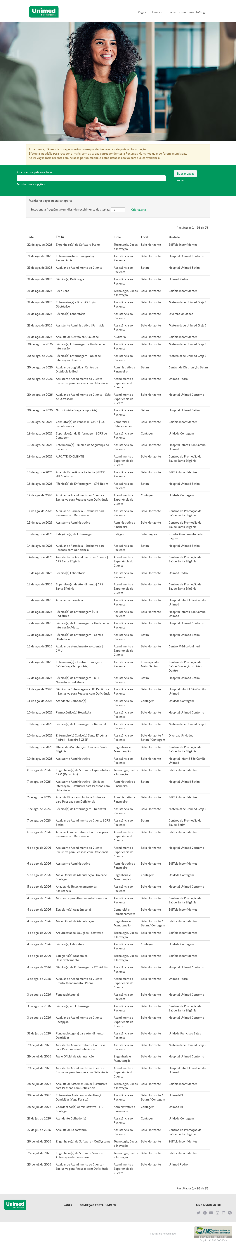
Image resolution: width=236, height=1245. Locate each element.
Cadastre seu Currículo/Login (188, 12)
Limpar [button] (179, 180)
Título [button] (60, 237)
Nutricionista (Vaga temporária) (76, 410)
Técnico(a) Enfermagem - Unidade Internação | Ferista (78, 358)
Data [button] (30, 237)
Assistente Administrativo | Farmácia (80, 325)
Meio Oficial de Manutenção (75, 921)
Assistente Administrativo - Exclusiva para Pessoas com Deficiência (80, 1047)
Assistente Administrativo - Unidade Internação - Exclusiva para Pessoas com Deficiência (83, 786)
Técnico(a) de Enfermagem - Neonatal (81, 724)
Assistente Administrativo (73, 522)
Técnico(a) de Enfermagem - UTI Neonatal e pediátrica (77, 680)
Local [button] (144, 237)
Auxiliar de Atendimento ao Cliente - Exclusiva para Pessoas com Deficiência (82, 497)
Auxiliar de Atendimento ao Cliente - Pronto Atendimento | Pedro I (80, 981)
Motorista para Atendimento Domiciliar (82, 898)
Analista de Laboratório (71, 1130)
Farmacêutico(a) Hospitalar (74, 712)
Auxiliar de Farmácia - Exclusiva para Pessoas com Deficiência (80, 513)
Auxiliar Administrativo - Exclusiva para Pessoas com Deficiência (82, 834)
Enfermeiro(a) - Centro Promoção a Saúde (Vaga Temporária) (79, 664)
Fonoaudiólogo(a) (67, 994)
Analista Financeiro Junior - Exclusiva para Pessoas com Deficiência (80, 799)
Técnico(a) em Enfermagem (74, 1006)
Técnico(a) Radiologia (70, 279)
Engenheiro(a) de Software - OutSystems (83, 1141)
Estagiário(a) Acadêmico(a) (73, 909)
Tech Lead (62, 291)
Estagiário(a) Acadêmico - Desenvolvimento (73, 958)
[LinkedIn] (223, 1212)
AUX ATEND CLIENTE (70, 456)
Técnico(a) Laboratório (70, 314)
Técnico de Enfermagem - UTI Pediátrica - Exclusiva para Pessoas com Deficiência (83, 691)
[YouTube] (211, 1212)
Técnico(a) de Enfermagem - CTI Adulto (82, 967)
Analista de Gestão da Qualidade (77, 337)
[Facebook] (204, 1212)
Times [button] (156, 12)
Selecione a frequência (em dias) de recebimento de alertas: (70, 209)
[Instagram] (217, 1212)
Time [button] (117, 237)
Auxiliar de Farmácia (69, 600)
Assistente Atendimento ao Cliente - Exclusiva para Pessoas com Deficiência (82, 381)
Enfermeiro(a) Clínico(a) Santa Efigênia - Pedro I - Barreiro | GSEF (82, 737)
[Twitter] (198, 1212)
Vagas (142, 12)
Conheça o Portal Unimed (98, 1205)
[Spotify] (230, 1212)
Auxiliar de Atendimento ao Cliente (79, 267)
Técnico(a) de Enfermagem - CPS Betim (82, 483)
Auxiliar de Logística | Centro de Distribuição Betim (77, 369)
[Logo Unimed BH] (44, 12)
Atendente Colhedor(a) (71, 701)
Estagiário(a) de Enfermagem (75, 534)
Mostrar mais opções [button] (31, 184)
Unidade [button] (174, 237)
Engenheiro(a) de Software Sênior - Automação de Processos (79, 1155)
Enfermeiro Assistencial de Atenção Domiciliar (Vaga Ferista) (79, 1097)
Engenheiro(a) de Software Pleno (78, 244)
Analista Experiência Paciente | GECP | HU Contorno (81, 474)
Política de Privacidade (163, 1233)
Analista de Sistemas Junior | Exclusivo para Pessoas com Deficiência (81, 1086)
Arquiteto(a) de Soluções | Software (79, 933)
